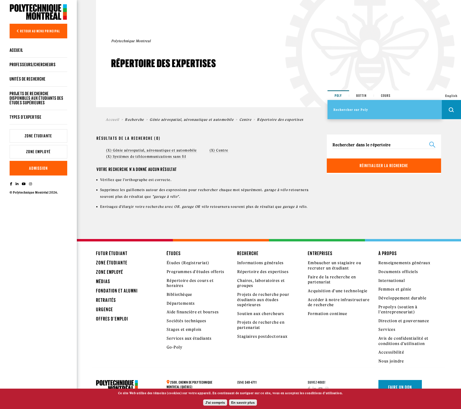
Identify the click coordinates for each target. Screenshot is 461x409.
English (451, 96)
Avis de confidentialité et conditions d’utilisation (403, 341)
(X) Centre (219, 150)
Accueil (16, 50)
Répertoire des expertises (263, 271)
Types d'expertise (26, 117)
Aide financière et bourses (193, 312)
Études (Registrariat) (188, 262)
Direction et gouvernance (403, 320)
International (391, 280)
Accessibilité (391, 352)
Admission (38, 168)
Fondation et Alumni (117, 290)
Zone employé (38, 151)
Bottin (361, 95)
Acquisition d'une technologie (338, 290)
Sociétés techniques (186, 320)
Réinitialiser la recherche (384, 165)
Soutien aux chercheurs (260, 313)
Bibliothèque (179, 294)
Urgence (104, 309)
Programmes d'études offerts (195, 271)
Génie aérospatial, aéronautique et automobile (192, 119)
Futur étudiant (111, 253)
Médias (103, 281)
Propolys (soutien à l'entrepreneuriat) (398, 309)
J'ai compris (215, 402)
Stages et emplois (184, 329)
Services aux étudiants (189, 338)
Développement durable (402, 298)
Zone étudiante (38, 135)
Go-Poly (175, 347)
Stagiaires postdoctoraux (262, 336)
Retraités (106, 300)
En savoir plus (243, 402)
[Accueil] (38, 12)
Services (386, 329)
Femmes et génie (394, 289)
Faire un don (400, 387)
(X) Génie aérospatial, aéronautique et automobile (151, 150)
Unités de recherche (28, 79)
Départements (181, 303)
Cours (386, 95)
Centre (245, 119)
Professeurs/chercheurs (33, 64)
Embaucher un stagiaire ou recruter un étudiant (334, 265)
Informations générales (260, 262)
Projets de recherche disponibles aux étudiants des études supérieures (36, 98)
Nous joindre (391, 361)
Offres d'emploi (112, 318)
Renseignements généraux (404, 262)
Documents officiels (398, 271)
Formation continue (327, 313)
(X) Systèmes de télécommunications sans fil (146, 156)
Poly (338, 95)
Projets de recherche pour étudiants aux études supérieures (263, 299)
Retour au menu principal (39, 31)
